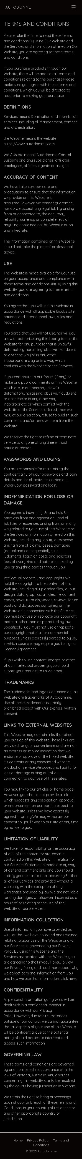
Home (18, 1140)
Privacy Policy (37, 1140)
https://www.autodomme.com (29, 144)
